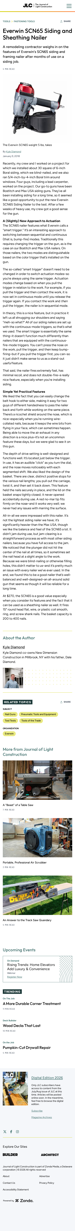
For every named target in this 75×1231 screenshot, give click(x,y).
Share (67, 21)
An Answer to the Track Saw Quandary (27, 920)
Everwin (9, 733)
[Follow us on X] (5, 1132)
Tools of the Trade (31, 720)
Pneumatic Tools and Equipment (38, 714)
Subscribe (37, 1110)
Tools (6, 21)
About (6, 1176)
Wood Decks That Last (21, 1025)
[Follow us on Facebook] (11, 1132)
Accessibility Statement (16, 1189)
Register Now (14, 976)
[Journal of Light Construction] (37, 6)
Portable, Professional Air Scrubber (25, 862)
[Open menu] (69, 5)
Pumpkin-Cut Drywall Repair (27, 1047)
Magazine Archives (41, 1117)
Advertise (44, 1176)
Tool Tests (10, 720)
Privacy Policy (46, 1182)
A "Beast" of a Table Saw (18, 805)
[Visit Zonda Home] (18, 1200)
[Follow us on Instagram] (17, 1132)
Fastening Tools (24, 21)
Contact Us (9, 1182)
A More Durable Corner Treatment (32, 1003)
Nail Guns (10, 714)
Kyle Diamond (13, 151)
